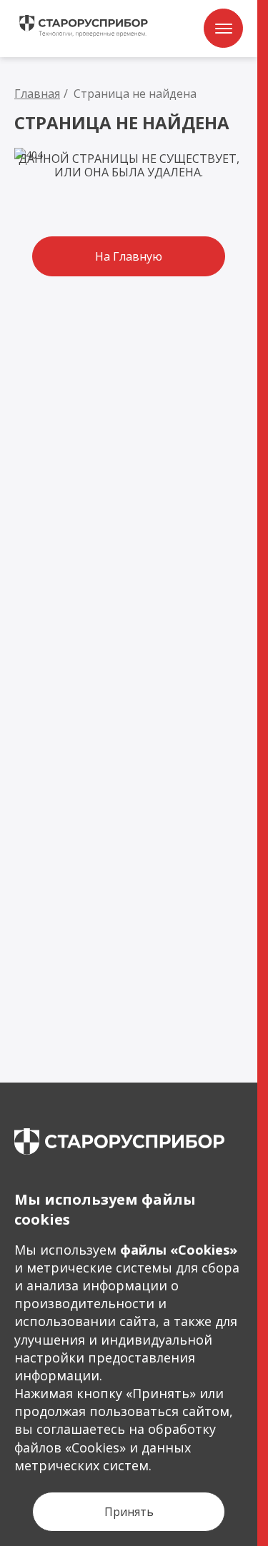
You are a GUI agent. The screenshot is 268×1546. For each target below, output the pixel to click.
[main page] (119, 1141)
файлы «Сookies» (178, 1249)
